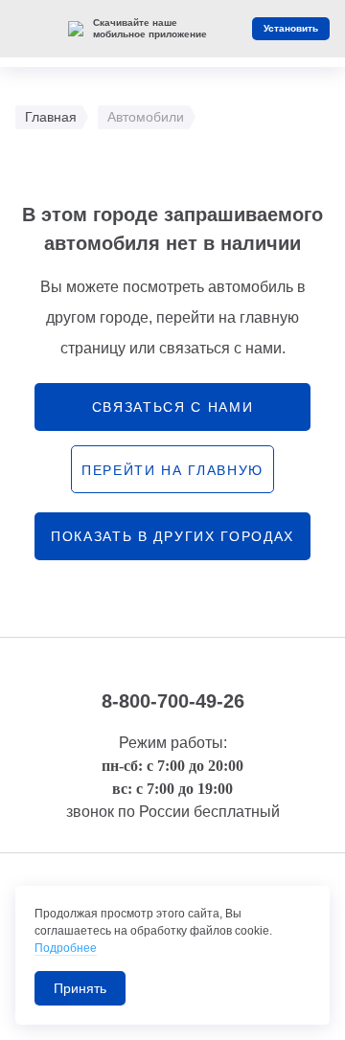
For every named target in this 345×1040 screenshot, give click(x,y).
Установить (291, 28)
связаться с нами (173, 407)
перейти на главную (172, 470)
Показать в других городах (172, 536)
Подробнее (65, 948)
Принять (80, 988)
